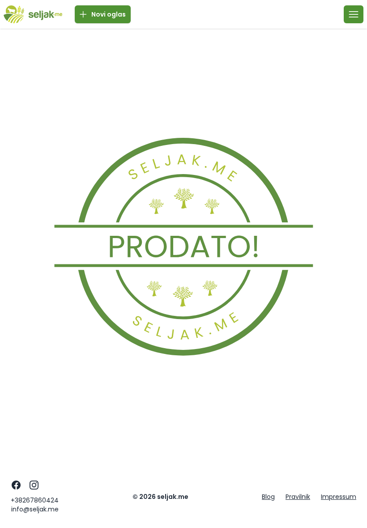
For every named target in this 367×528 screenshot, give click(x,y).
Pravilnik (298, 496)
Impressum (338, 496)
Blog (268, 496)
